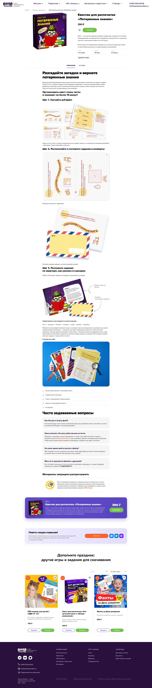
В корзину (116, 510)
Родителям (53, 3)
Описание (71, 65)
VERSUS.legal (88, 488)
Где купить (119, 656)
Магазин (37, 3)
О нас (90, 653)
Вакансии (91, 658)
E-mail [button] (98, 536)
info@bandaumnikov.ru (139, 6)
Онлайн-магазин (61, 653)
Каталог (27, 10)
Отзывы (82, 65)
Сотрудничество (93, 661)
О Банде (116, 3)
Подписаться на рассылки (30, 672)
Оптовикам (60, 664)
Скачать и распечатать (39, 10)
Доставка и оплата (122, 653)
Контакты (91, 656)
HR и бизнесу (72, 3)
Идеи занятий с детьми (123, 658)
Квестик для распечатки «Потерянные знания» (62, 10)
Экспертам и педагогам (94, 3)
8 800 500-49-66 (136, 3)
